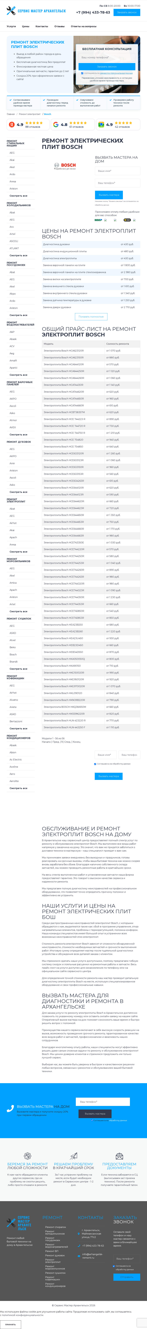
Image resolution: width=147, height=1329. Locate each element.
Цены (25, 26)
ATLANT (14, 248)
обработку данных (102, 205)
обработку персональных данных (116, 73)
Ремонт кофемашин (15, 677)
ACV (12, 346)
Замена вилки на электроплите (62, 279)
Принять (10, 1325)
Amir (12, 463)
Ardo (12, 174)
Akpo (13, 293)
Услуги (11, 26)
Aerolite (14, 781)
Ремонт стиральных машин (15, 143)
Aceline (14, 766)
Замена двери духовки (57, 307)
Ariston (14, 188)
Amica (13, 582)
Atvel (13, 640)
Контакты (42, 26)
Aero (12, 774)
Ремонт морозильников (18, 560)
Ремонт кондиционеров (18, 737)
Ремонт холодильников (19, 204)
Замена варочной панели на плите (64, 265)
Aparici (13, 367)
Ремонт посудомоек (16, 263)
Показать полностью (91, 316)
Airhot (13, 523)
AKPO (13, 398)
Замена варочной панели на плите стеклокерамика (74, 272)
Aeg (12, 353)
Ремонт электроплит (29, 114)
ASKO (13, 633)
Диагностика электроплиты (60, 258)
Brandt (14, 661)
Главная (11, 114)
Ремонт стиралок (55, 1227)
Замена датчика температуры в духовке (67, 300)
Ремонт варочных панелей (20, 383)
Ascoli (13, 406)
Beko (13, 647)
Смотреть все (18, 195)
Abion (13, 752)
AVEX (13, 427)
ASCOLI (14, 241)
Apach (13, 537)
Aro (12, 227)
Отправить (126, 1277)
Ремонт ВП (51, 1251)
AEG (12, 152)
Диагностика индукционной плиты (65, 251)
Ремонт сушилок (19, 618)
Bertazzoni (16, 721)
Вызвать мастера (109, 195)
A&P (12, 332)
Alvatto (14, 700)
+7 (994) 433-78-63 (93, 12)
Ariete (13, 707)
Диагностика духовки (56, 244)
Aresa (13, 181)
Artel (12, 234)
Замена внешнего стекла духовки (63, 286)
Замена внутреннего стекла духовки (65, 293)
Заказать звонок (127, 12)
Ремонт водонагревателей (20, 323)
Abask (13, 339)
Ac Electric (16, 759)
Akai (12, 160)
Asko (12, 413)
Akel (12, 167)
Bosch (13, 654)
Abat (12, 212)
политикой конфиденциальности (22, 1315)
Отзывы (59, 26)
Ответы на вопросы (83, 26)
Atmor (13, 420)
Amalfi (13, 360)
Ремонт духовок (19, 442)
